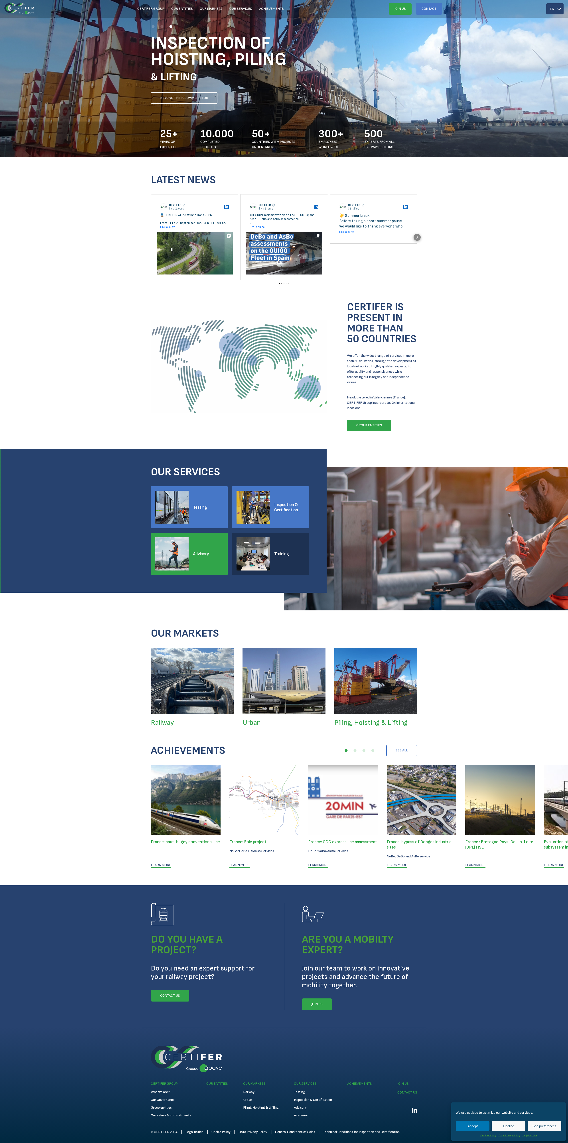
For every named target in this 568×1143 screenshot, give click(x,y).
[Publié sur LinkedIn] (226, 207)
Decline (508, 1126)
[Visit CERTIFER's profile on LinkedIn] (164, 206)
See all (402, 750)
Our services (240, 9)
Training (281, 554)
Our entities (182, 9)
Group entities (161, 1108)
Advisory (201, 554)
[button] (153, 26)
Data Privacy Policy (509, 1135)
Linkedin (414, 1110)
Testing (200, 507)
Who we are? (160, 1092)
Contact (429, 9)
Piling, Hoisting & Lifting (261, 1108)
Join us (400, 9)
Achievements (271, 9)
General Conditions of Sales (295, 1132)
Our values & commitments (171, 1115)
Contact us (407, 1092)
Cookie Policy (488, 1135)
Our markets (211, 9)
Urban (247, 1100)
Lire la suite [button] (167, 227)
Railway (248, 1092)
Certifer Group (150, 9)
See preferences (544, 1126)
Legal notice (530, 1135)
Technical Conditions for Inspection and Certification (361, 1132)
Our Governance (163, 1100)
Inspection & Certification (286, 507)
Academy (301, 1115)
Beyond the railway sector (184, 98)
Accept (472, 1126)
